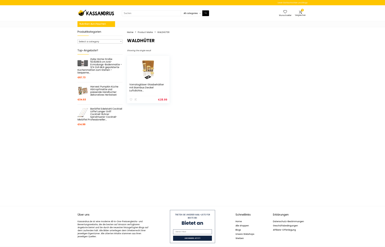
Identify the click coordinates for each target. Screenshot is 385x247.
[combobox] (100, 41)
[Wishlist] (285, 11)
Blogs (238, 229)
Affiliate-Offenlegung (284, 229)
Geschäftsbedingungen (285, 225)
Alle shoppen (242, 225)
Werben (240, 238)
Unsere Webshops (245, 234)
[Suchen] (205, 13)
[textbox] (100, 41)
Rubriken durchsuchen (92, 24)
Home (130, 32)
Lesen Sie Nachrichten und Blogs (293, 2)
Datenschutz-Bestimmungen (288, 221)
